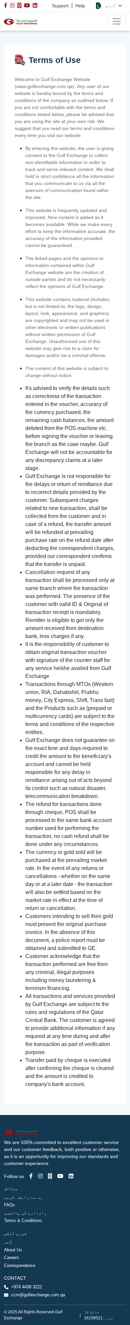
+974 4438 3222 (26, 1286)
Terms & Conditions (23, 1220)
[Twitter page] (50, 1176)
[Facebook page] (31, 1176)
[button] (108, 5)
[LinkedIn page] (71, 1176)
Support (60, 5)
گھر (8, 1241)
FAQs (9, 1204)
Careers (11, 1257)
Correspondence (19, 1265)
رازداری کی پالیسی (25, 1212)
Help (80, 5)
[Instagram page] (40, 1176)
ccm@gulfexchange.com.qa (38, 1294)
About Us (13, 1249)
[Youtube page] (60, 1176)
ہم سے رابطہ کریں (23, 1197)
